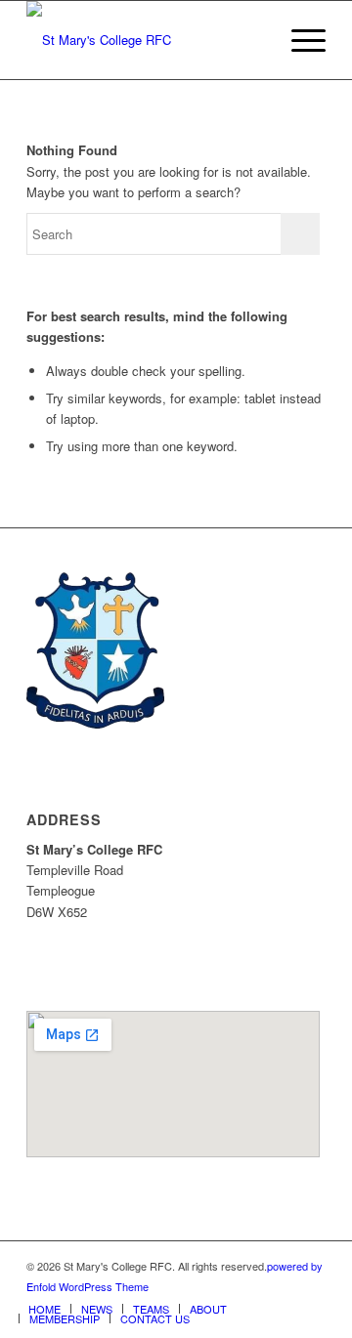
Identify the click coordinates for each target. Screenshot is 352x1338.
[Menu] (299, 40)
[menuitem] (44, 1309)
